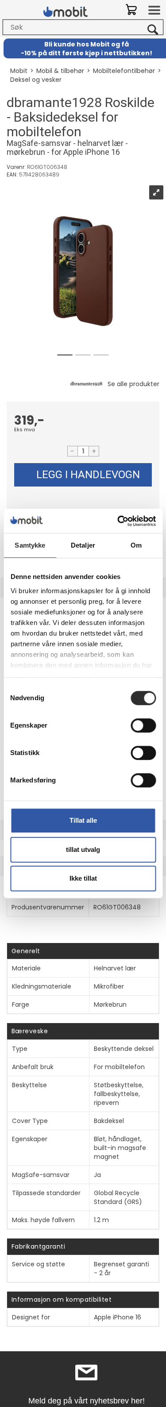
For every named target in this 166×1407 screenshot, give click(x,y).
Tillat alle (83, 820)
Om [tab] (136, 545)
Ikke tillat (83, 878)
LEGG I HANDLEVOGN (88, 474)
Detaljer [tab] (83, 545)
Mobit (18, 70)
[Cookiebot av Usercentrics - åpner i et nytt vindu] (118, 521)
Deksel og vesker (36, 79)
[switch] (143, 725)
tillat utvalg (83, 849)
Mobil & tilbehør (60, 70)
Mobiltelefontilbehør (124, 70)
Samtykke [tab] (30, 545)
